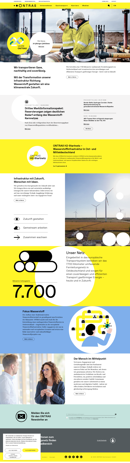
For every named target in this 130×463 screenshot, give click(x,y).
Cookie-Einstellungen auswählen (13, 455)
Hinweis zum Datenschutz (12, 445)
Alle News (88, 130)
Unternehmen (46, 5)
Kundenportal (18, 1)
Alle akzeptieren (30, 450)
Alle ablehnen (13, 450)
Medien (85, 5)
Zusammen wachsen (34, 238)
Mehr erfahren (72, 78)
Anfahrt (44, 458)
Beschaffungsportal (44, 1)
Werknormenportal (30, 1)
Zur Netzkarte (72, 283)
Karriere (75, 5)
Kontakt (114, 1)
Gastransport (62, 5)
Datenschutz (95, 420)
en (115, 5)
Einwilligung (79, 418)
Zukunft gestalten (33, 220)
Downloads (105, 1)
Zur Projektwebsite (59, 167)
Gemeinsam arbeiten (34, 228)
